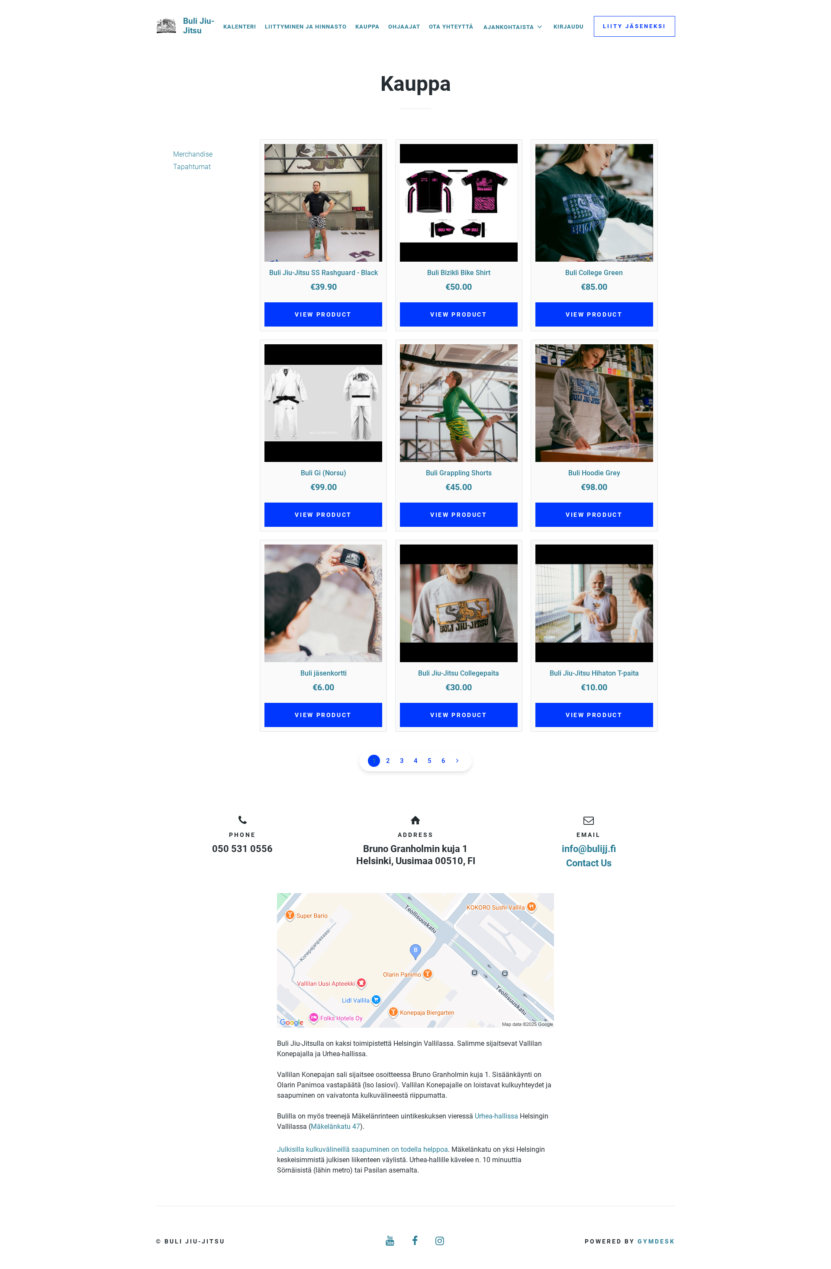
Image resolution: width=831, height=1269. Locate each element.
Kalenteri (239, 26)
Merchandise (193, 154)
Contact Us (589, 863)
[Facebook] (415, 1241)
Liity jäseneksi (634, 26)
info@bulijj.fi (589, 848)
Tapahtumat (192, 167)
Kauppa (367, 26)
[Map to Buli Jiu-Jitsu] (415, 960)
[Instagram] (441, 1241)
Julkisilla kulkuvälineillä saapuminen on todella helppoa (362, 1149)
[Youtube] (390, 1241)
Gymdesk (656, 1241)
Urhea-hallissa (496, 1116)
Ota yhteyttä (451, 26)
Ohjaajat (404, 26)
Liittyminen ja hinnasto (306, 26)
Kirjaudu (569, 26)
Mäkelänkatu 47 (335, 1126)
